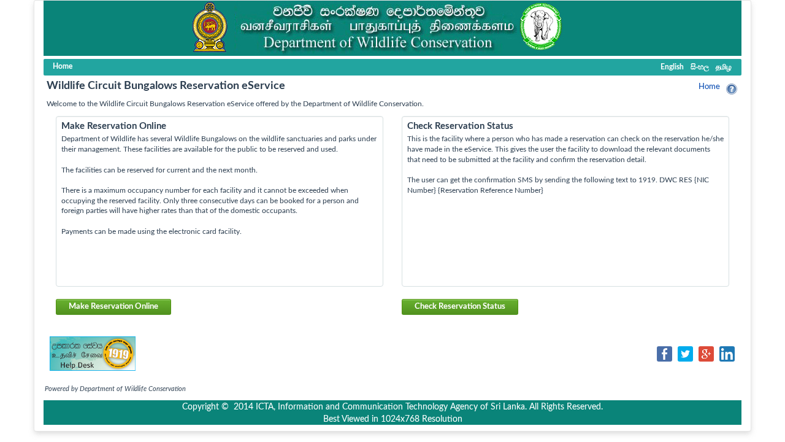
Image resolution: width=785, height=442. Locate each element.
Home (709, 87)
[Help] (732, 89)
